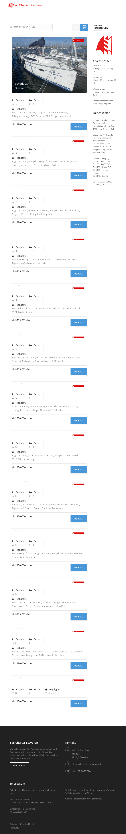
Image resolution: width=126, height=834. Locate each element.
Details (78, 126)
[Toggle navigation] (114, 5)
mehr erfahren (19, 765)
